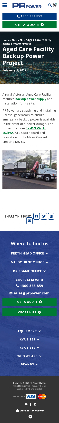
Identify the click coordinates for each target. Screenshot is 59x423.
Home (6, 40)
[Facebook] (29, 404)
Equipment (27, 331)
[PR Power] (27, 5)
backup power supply (30, 99)
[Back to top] (29, 417)
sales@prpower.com (31, 292)
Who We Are (27, 356)
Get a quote (27, 302)
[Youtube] (25, 404)
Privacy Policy (39, 386)
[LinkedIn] (34, 404)
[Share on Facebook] (36, 216)
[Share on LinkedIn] (51, 216)
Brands (27, 364)
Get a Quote (27, 24)
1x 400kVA (33, 128)
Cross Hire (27, 312)
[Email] (29, 220)
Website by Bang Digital (29, 389)
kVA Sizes (27, 339)
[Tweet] (44, 216)
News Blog (18, 40)
